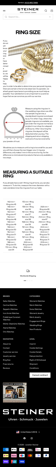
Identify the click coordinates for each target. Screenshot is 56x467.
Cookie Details (36, 352)
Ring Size (6, 360)
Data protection (36, 356)
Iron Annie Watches (11, 313)
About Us (7, 344)
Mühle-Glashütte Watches (14, 324)
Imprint (33, 344)
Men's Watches (36, 305)
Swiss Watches (36, 309)
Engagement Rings (37, 321)
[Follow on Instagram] (31, 438)
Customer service (10, 352)
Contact (6, 348)
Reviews (6, 368)
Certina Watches (10, 305)
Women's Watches (37, 301)
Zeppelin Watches (10, 309)
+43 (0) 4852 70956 (31, 3)
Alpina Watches (9, 328)
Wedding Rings (36, 325)
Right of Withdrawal (38, 360)
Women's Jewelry (37, 313)
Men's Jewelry (35, 317)
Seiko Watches (9, 301)
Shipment (34, 364)
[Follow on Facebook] (24, 438)
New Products (35, 329)
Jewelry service (9, 356)
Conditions (34, 368)
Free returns (8, 364)
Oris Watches (8, 332)
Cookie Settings (36, 348)
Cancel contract (40, 375)
